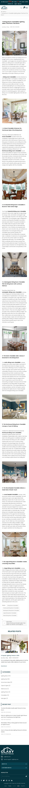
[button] (26, 649)
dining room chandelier (13, 605)
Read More (3, 666)
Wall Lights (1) (4, 698)
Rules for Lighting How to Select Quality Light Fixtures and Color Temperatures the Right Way (14, 716)
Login (15, 4)
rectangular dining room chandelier (11, 610)
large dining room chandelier (9, 613)
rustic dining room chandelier (9, 615)
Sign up (19, 4)
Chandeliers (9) (5, 695)
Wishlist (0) (10, 4)
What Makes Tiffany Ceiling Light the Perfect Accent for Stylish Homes (14, 723)
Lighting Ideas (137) (6, 676)
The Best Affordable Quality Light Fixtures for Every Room (13, 709)
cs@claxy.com (7, 757)
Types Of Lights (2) (5, 685)
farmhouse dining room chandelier (11, 608)
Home (4, 11)
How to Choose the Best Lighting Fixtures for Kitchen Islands (14, 731)
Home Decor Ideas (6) (6, 682)
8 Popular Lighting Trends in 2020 (10, 655)
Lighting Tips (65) (5, 679)
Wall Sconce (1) (5, 689)
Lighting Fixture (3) (5, 692)
